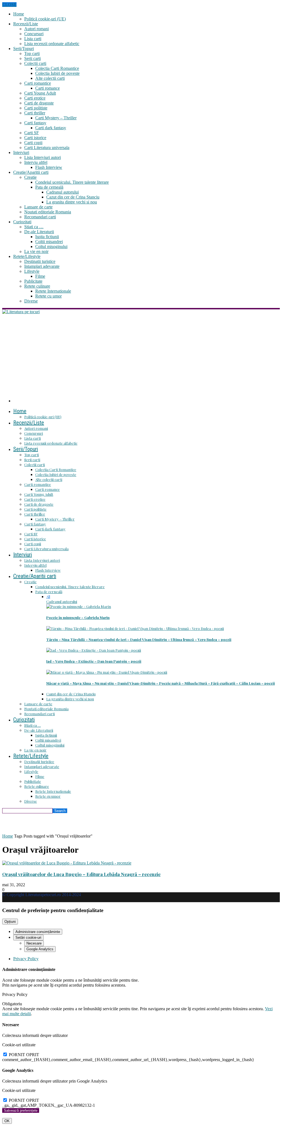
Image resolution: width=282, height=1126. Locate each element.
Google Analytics (39, 949)
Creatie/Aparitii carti (30, 172)
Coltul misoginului (51, 246)
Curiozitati (22, 221)
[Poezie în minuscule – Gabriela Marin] (78, 606)
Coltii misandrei (49, 241)
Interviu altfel (35, 162)
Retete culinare (37, 286)
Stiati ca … (34, 226)
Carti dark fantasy (50, 127)
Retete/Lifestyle (26, 256)
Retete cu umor (48, 296)
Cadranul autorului (62, 192)
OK (7, 1121)
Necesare (34, 943)
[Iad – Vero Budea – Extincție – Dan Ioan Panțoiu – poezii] (93, 650)
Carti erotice (34, 98)
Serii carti (32, 58)
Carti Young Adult (40, 93)
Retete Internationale (53, 291)
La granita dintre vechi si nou (71, 202)
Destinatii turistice (39, 261)
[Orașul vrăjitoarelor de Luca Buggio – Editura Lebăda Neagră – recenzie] (66, 863)
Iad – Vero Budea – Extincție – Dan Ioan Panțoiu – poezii (93, 661)
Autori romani (36, 28)
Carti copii (33, 142)
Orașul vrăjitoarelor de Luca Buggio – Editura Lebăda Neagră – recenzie (81, 874)
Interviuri (21, 152)
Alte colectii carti (50, 78)
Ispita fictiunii (47, 236)
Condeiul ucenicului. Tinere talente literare (72, 182)
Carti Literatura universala (46, 147)
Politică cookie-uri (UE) (45, 18)
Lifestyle (31, 271)
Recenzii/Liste (25, 23)
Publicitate (33, 281)
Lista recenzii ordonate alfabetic (51, 43)
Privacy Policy (26, 958)
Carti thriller (34, 113)
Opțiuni (10, 921)
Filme (40, 276)
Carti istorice (35, 137)
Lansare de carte (38, 207)
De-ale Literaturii (39, 231)
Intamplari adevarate (41, 266)
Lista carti (32, 38)
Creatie (30, 177)
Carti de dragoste (39, 103)
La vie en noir (36, 251)
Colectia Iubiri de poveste (57, 73)
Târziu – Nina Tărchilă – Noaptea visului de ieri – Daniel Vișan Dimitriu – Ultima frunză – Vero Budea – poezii (138, 639)
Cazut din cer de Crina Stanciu (72, 197)
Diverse (31, 301)
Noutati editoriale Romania (47, 212)
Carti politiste (35, 108)
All (48, 596)
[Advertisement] (141, 355)
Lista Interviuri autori (42, 157)
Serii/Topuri (23, 48)
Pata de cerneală (49, 187)
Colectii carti (35, 63)
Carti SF (31, 132)
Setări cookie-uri (28, 937)
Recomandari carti (40, 216)
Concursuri (34, 33)
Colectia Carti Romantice (57, 68)
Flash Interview (48, 167)
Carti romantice (37, 83)
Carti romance (47, 88)
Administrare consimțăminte (37, 932)
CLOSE (9, 4)
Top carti (32, 53)
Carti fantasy (35, 122)
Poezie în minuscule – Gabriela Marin (78, 617)
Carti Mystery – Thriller (56, 117)
